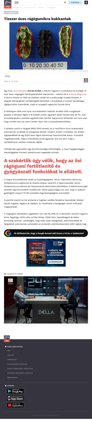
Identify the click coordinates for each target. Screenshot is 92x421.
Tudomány (11, 12)
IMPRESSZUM (11, 359)
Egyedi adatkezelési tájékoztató (20, 368)
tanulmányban (20, 91)
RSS (8, 350)
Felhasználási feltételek (17, 364)
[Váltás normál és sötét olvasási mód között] (65, 2)
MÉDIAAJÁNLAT (12, 377)
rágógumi (52, 7)
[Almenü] (17, 2)
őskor (42, 7)
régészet (18, 7)
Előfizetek (75, 2)
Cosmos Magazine (77, 94)
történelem (30, 7)
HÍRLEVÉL (10, 355)
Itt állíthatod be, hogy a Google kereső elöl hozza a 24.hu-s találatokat (49, 233)
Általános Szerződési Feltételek (20, 373)
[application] (46, 300)
